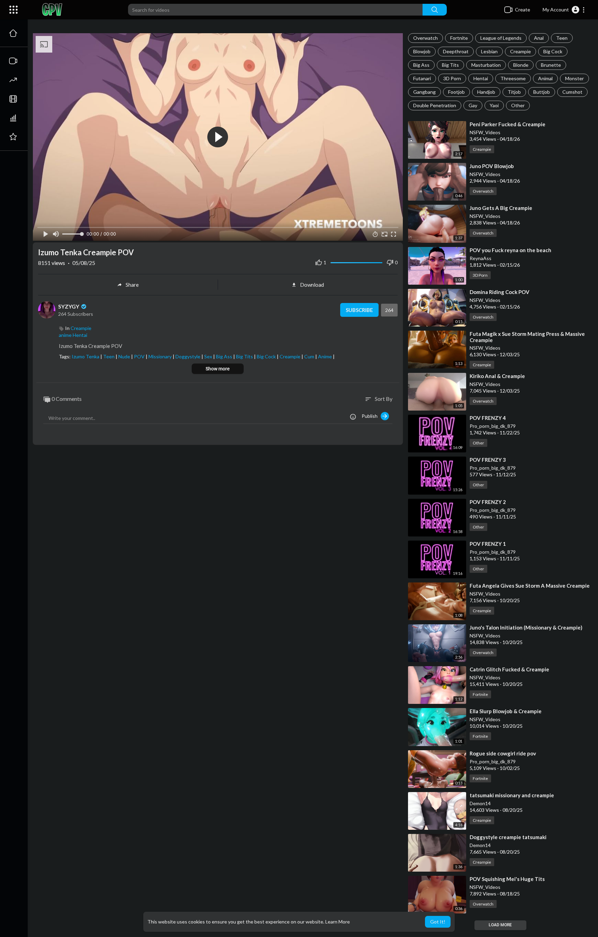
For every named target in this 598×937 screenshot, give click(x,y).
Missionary (160, 356)
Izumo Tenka (86, 356)
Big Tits (450, 65)
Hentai (480, 78)
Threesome (513, 78)
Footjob (456, 92)
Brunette (551, 65)
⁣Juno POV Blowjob (492, 166)
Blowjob (422, 51)
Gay (473, 105)
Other (518, 105)
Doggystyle (188, 356)
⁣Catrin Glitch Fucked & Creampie (509, 669)
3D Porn (452, 78)
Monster (574, 78)
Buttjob (541, 92)
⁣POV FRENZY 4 (488, 418)
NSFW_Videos (485, 132)
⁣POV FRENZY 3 (488, 460)
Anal (539, 38)
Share (132, 285)
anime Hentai (73, 335)
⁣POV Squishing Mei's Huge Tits (507, 879)
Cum (309, 356)
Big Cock (552, 51)
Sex (208, 356)
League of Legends (501, 38)
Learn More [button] (337, 922)
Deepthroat (456, 51)
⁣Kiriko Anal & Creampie (497, 376)
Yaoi (494, 105)
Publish (371, 416)
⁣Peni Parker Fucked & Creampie (507, 124)
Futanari (422, 78)
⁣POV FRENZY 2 (488, 502)
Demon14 (480, 803)
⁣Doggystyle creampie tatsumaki (508, 837)
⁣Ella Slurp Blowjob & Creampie (506, 711)
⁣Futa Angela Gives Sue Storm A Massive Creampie (530, 585)
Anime (325, 356)
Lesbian (489, 51)
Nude (124, 356)
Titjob (514, 92)
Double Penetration (434, 105)
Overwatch (425, 38)
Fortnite (459, 38)
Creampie (520, 51)
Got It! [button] (437, 922)
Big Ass (421, 65)
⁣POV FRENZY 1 (488, 544)
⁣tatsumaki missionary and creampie (512, 795)
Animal (545, 78)
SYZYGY (69, 306)
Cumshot (572, 92)
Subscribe (359, 310)
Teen (562, 38)
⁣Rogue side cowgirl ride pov (503, 753)
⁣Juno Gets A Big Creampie (501, 208)
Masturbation (486, 65)
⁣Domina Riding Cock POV (499, 292)
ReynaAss (480, 258)
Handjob (486, 92)
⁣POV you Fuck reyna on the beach (510, 250)
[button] (564, 10)
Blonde (520, 65)
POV (140, 356)
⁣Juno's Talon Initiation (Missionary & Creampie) (526, 627)
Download (312, 285)
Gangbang (424, 92)
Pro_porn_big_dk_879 (493, 426)
